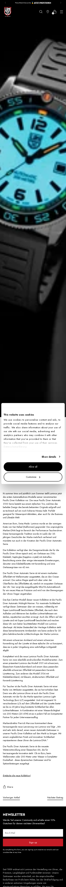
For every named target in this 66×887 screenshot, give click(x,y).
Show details (49, 457)
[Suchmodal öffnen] (40, 11)
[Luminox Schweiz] (7, 12)
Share (10, 787)
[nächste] (60, 2)
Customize (31, 477)
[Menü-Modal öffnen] (61, 11)
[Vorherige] (5, 2)
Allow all (33, 466)
